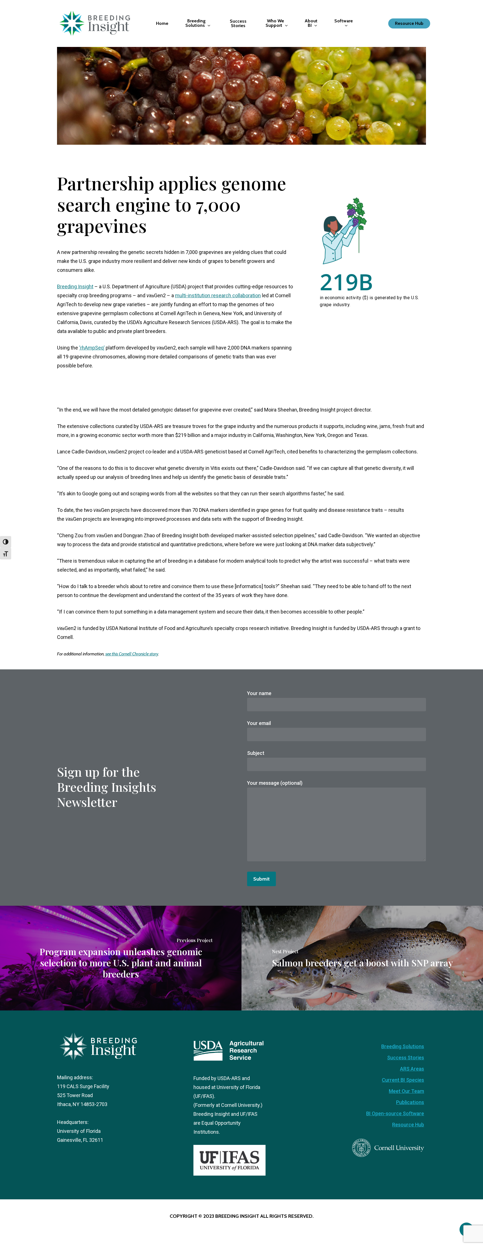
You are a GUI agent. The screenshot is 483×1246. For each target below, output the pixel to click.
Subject (255, 753)
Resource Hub (408, 1125)
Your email (259, 723)
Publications (410, 1102)
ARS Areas (412, 1069)
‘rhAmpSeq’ (92, 348)
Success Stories (405, 1057)
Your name (259, 693)
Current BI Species (403, 1080)
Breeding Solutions (402, 1046)
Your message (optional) (274, 783)
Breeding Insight (75, 286)
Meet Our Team (406, 1091)
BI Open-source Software (395, 1113)
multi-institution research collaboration (218, 295)
